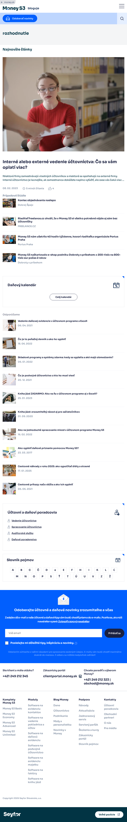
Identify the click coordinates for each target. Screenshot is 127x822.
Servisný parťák (88, 724)
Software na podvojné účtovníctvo (35, 749)
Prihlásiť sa (114, 633)
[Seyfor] (12, 814)
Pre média (110, 728)
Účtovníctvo (61, 710)
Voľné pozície (107, 814)
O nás (107, 722)
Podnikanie (60, 715)
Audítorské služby (22, 533)
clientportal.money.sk (60, 676)
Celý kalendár (63, 297)
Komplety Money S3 (9, 701)
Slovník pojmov (89, 744)
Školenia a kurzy (89, 730)
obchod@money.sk (99, 683)
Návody (83, 705)
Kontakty (110, 699)
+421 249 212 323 (96, 679)
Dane (56, 705)
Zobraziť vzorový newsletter (73, 621)
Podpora (84, 699)
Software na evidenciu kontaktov (35, 709)
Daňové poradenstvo (24, 539)
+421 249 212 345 (15, 676)
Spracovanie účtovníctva (27, 526)
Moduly (33, 699)
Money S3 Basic (12, 708)
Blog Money (60, 699)
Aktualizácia (86, 710)
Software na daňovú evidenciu (35, 737)
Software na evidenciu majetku (35, 761)
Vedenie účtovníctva (24, 520)
